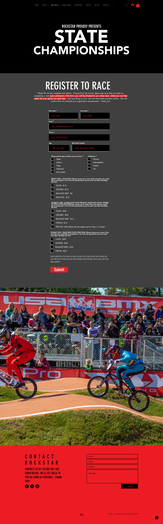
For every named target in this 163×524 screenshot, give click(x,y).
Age (50, 143)
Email (51, 121)
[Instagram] (37, 486)
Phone (51, 132)
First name (52, 111)
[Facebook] (27, 486)
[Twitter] (32, 486)
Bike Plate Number (78, 143)
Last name (83, 111)
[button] (138, 5)
